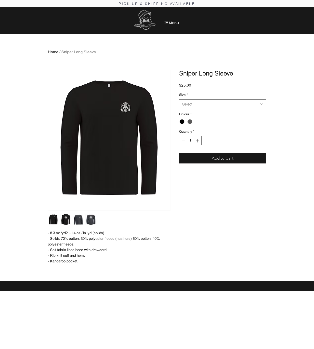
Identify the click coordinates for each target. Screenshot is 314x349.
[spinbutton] (190, 140)
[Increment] (198, 140)
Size (183, 95)
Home (53, 52)
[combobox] (222, 104)
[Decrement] (183, 140)
